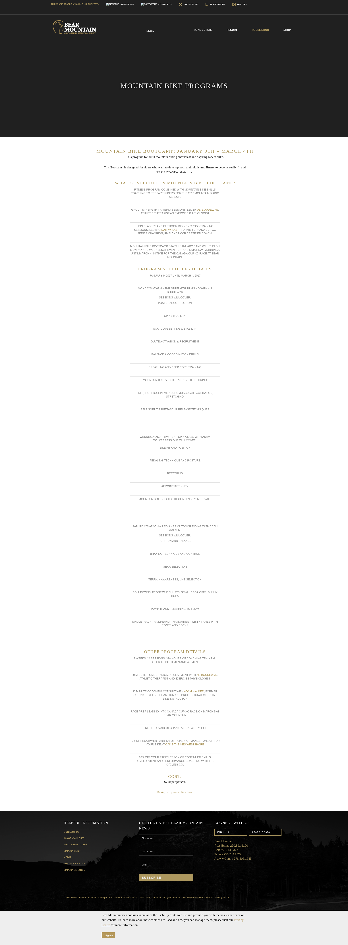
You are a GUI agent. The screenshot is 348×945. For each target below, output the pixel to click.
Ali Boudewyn (207, 209)
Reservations (217, 4)
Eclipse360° (207, 897)
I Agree (108, 935)
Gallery (242, 4)
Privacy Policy (222, 897)
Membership (127, 4)
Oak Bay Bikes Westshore (184, 744)
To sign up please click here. (175, 792)
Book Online (190, 4)
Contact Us (164, 4)
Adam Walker (169, 229)
